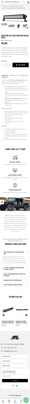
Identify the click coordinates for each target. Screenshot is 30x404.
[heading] (15, 109)
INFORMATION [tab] (6, 356)
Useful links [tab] (6, 365)
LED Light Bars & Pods (15, 6)
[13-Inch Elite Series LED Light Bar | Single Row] (8, 310)
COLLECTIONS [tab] (6, 361)
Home (5, 6)
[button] (27, 26)
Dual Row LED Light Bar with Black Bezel (13, 8)
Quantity (4, 61)
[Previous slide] (3, 315)
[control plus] (10, 65)
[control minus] (3, 65)
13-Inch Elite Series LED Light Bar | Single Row (8, 322)
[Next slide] (26, 315)
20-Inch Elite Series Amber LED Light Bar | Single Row (21, 322)
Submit (15, 380)
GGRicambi (17, 395)
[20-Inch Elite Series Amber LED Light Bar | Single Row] (22, 310)
